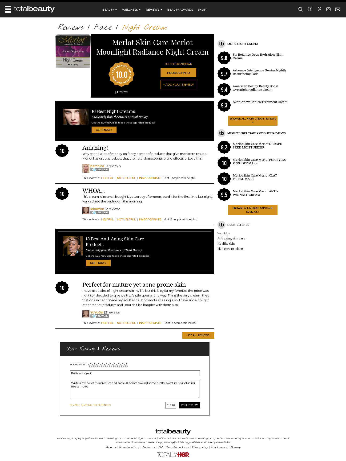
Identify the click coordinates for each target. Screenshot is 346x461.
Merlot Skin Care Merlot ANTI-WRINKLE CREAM (255, 193)
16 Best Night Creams (113, 111)
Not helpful (126, 178)
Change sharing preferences (90, 405)
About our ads (219, 447)
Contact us (149, 447)
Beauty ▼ (109, 9)
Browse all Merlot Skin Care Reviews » (253, 209)
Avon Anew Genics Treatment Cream (260, 102)
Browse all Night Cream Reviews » (253, 120)
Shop (202, 9)
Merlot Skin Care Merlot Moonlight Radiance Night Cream (152, 47)
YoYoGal (96, 312)
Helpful (107, 178)
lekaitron (97, 209)
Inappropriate (150, 178)
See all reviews (198, 335)
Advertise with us (129, 447)
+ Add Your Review (178, 84)
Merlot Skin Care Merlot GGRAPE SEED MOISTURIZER (257, 145)
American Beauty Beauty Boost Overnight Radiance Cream (255, 87)
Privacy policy (200, 447)
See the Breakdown (178, 64)
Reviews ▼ (154, 9)
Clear (171, 405)
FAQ (160, 447)
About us (110, 447)
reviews (121, 92)
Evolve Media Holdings (104, 438)
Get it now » (104, 129)
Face (103, 28)
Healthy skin (226, 243)
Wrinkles (223, 233)
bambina (97, 166)
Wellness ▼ (131, 9)
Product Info (178, 72)
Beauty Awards (180, 9)
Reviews (71, 28)
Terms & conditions (178, 447)
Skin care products (230, 249)
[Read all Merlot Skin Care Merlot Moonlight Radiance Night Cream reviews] (73, 66)
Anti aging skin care (231, 238)
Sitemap (236, 447)
